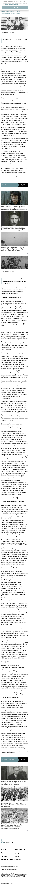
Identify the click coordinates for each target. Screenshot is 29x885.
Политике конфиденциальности (10, 4)
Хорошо (15, 7)
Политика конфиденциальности (9, 869)
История (4, 849)
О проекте (17, 859)
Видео (16, 856)
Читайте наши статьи (14, 185)
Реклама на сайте (7, 859)
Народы (3, 853)
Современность (19, 849)
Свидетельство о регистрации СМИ (9, 866)
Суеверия (17, 853)
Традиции (4, 856)
